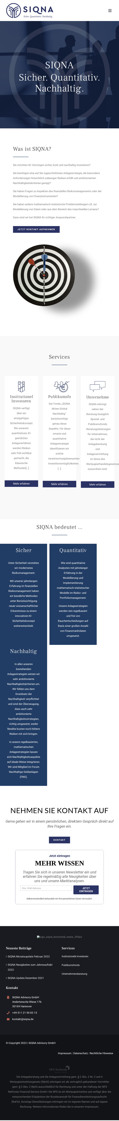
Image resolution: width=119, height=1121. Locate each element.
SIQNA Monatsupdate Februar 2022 (29, 956)
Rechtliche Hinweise (101, 1053)
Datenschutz (80, 1053)
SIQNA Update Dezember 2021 (26, 978)
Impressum (64, 1053)
